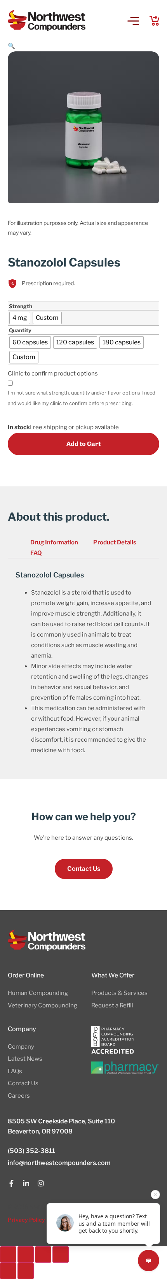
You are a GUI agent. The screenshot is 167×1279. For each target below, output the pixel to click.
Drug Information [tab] (54, 542)
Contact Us (23, 1083)
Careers (19, 1095)
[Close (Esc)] (60, 1254)
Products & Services (119, 993)
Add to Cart (83, 443)
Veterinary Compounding (42, 1005)
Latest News (25, 1058)
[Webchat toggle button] (148, 1260)
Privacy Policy (26, 1219)
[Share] (43, 1254)
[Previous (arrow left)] (8, 1271)
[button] (133, 21)
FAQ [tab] (36, 552)
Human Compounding (38, 993)
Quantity (20, 330)
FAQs (15, 1071)
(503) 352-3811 (31, 1150)
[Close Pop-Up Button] (155, 1194)
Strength (20, 306)
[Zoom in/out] (8, 1254)
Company (21, 1046)
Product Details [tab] (114, 542)
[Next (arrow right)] (25, 1271)
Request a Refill (112, 1005)
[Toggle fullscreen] (25, 1254)
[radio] (20, 318)
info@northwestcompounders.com (59, 1163)
